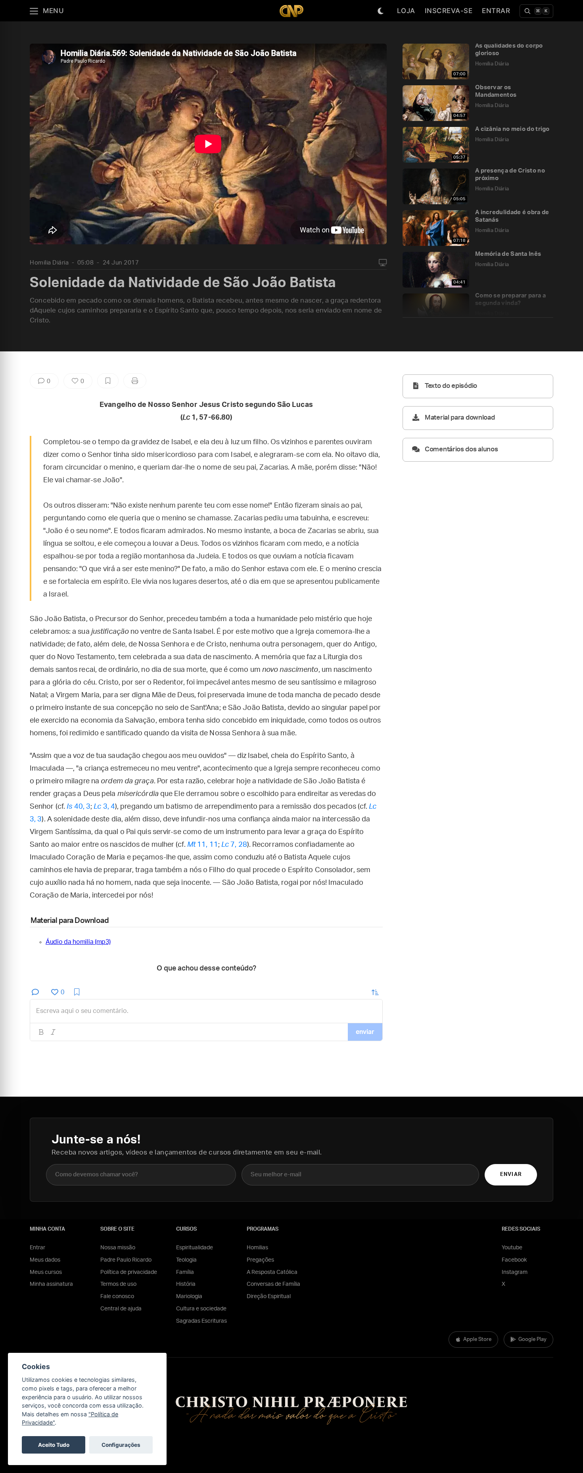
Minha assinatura (51, 1284)
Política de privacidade (128, 1272)
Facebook (514, 1260)
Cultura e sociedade (201, 1309)
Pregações (260, 1260)
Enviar (510, 1174)
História (186, 1284)
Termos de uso (118, 1284)
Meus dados (45, 1260)
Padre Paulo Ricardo (126, 1260)
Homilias (257, 1248)
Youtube (512, 1248)
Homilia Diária (49, 263)
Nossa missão (117, 1248)
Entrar (496, 11)
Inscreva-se (449, 11)
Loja (406, 11)
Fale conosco (117, 1296)
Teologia (186, 1260)
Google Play (532, 1339)
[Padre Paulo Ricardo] (291, 11)
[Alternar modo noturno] (380, 11)
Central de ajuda (121, 1309)
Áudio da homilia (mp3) (78, 942)
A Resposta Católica (272, 1272)
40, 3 (78, 806)
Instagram (514, 1272)
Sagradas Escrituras (201, 1321)
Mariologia (189, 1296)
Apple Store (477, 1339)
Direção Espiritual (269, 1296)
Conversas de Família (273, 1284)
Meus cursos (46, 1272)
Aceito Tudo (53, 1445)
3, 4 (104, 806)
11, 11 (202, 844)
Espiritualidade (194, 1248)
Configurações (121, 1445)
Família (185, 1272)
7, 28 (234, 844)
